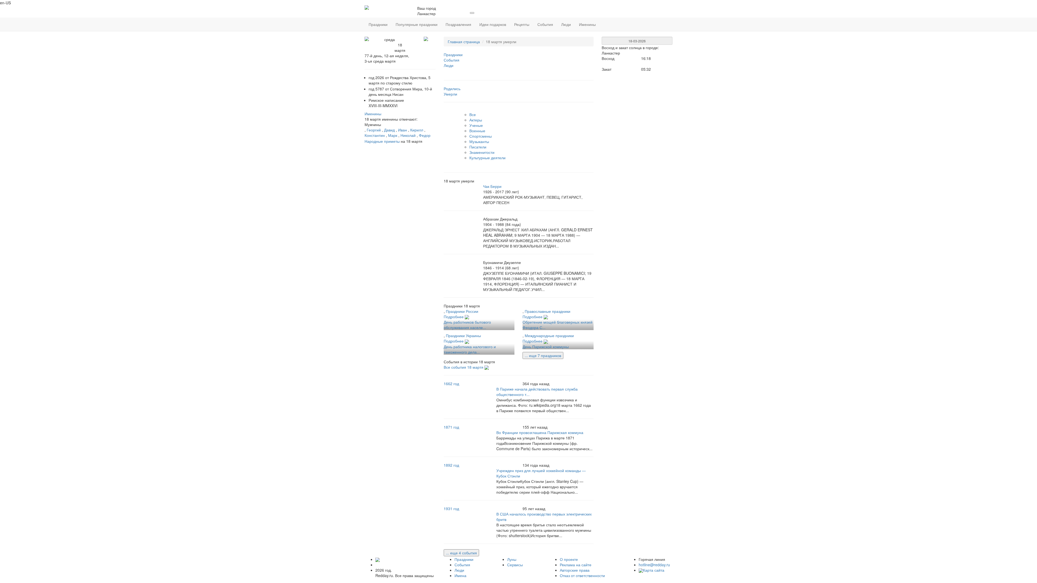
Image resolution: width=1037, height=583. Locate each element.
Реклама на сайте (575, 564)
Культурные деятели (487, 157)
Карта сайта (653, 570)
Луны (511, 559)
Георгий (374, 130)
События (462, 564)
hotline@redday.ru (654, 564)
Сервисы (515, 564)
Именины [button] (587, 24)
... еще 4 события (461, 552)
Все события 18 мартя (464, 367)
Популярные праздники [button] (416, 24)
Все (472, 114)
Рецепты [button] (521, 24)
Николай (408, 135)
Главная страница (464, 41)
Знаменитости (481, 152)
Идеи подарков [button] (492, 24)
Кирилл (416, 130)
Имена (460, 575)
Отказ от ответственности (582, 575)
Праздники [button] (378, 24)
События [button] (545, 24)
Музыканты (479, 141)
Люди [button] (566, 24)
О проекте (569, 559)
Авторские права (575, 570)
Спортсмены (480, 136)
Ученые (476, 125)
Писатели (477, 147)
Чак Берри (492, 186)
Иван (402, 130)
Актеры (475, 120)
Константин (375, 135)
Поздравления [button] (458, 24)
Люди (459, 570)
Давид (389, 130)
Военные (477, 130)
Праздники (463, 559)
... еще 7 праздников (543, 355)
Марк (392, 135)
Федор (424, 135)
